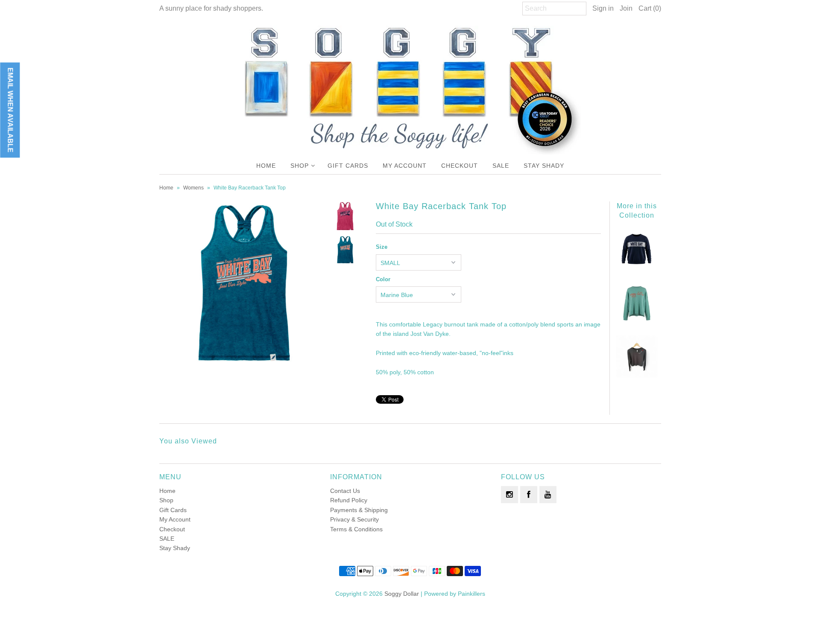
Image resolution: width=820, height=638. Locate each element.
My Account (405, 165)
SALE (500, 165)
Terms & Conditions (356, 529)
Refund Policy (348, 500)
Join (626, 8)
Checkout (459, 165)
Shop (299, 165)
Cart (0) (649, 8)
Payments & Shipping (359, 510)
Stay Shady (544, 165)
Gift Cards (348, 165)
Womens (193, 188)
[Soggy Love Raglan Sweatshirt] (637, 375)
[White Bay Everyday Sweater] (637, 268)
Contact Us (345, 490)
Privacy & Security (354, 519)
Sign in (603, 8)
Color (383, 279)
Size (381, 247)
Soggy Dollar (401, 593)
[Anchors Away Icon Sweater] (637, 322)
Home (266, 165)
